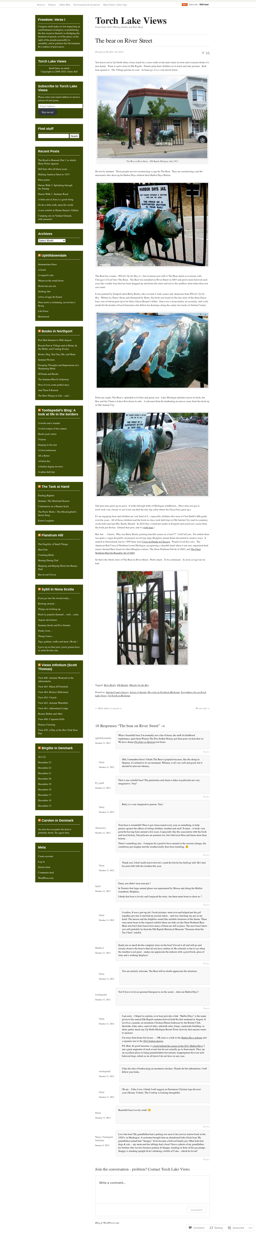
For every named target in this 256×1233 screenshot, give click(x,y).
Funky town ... (45, 630)
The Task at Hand (55, 486)
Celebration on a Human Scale (53, 506)
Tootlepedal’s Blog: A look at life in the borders (58, 412)
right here (148, 527)
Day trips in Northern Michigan (163, 692)
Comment (196, 1209)
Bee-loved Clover (47, 574)
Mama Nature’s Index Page (115, 4)
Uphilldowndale (54, 255)
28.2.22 (42, 757)
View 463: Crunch (47, 697)
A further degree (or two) (50, 466)
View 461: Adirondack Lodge (53, 708)
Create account (45, 856)
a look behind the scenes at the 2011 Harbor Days (178, 1045)
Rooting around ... (47, 603)
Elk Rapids (122, 685)
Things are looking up (49, 609)
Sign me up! (48, 112)
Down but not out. (47, 286)
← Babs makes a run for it (108, 708)
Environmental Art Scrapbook (87, 4)
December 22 (44, 767)
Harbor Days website (191, 1037)
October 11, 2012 (103, 743)
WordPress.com (45, 878)
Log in (41, 861)
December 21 (44, 773)
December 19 (44, 784)
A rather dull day (46, 472)
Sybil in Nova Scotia (58, 589)
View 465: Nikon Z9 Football (53, 686)
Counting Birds (46, 555)
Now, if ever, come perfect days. (54, 384)
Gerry (102, 762)
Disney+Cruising (46, 724)
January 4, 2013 (102, 1145)
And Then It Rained (48, 390)
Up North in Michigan (119, 695)
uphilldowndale (103, 738)
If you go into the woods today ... (54, 598)
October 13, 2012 (103, 1117)
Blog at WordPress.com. (107, 1222)
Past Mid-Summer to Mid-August (55, 340)
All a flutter (43, 455)
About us (41, 4)
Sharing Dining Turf (48, 560)
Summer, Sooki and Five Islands (54, 625)
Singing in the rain (47, 444)
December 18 (44, 789)
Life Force (43, 311)
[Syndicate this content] (39, 255)
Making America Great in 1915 (54, 174)
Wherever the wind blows (51, 280)
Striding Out (44, 291)
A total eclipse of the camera (52, 428)
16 (207, 53)
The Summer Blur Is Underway (53, 379)
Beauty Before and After (50, 713)
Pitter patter (44, 179)
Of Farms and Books (48, 374)
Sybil (98, 886)
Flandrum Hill (52, 535)
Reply (206, 751)
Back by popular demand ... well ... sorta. (58, 614)
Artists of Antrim (138, 692)
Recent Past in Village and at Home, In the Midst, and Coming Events (57, 347)
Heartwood (43, 316)
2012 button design (153, 1041)
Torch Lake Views (131, 20)
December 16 (44, 800)
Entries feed (44, 867)
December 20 (44, 778)
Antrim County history (117, 692)
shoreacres (100, 827)
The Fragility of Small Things (53, 544)
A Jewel (42, 269)
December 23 (44, 762)
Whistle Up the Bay (139, 685)
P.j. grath (99, 783)
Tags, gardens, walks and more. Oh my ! (58, 641)
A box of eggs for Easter (50, 296)
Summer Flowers (46, 359)
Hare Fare (43, 549)
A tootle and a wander (49, 423)
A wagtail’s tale (46, 275)
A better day (44, 461)
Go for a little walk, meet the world (55, 204)
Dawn (98, 1112)
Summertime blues (47, 264)
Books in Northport (57, 331)
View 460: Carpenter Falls (51, 719)
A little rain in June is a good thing (55, 199)
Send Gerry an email (59, 68)
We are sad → (202, 708)
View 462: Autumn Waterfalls (53, 702)
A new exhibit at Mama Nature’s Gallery (58, 210)
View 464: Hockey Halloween (53, 692)
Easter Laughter (46, 520)
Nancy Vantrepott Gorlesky (104, 1138)
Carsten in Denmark (57, 820)
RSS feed (204, 4)
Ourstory (52, 4)
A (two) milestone (47, 450)
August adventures (47, 619)
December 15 (44, 805)
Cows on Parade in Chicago (156, 541)
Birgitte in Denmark (57, 748)
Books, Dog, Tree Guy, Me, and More (57, 354)
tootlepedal (101, 994)
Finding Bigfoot (46, 495)
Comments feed (46, 872)
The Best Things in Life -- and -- (54, 395)
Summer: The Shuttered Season (54, 501)
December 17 (44, 795)
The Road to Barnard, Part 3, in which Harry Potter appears (57, 161)
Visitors (42, 439)
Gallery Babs (64, 4)
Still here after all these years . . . (54, 169)
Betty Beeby (110, 685)
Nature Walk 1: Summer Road (53, 194)
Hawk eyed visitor (47, 434)
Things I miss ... (46, 636)
